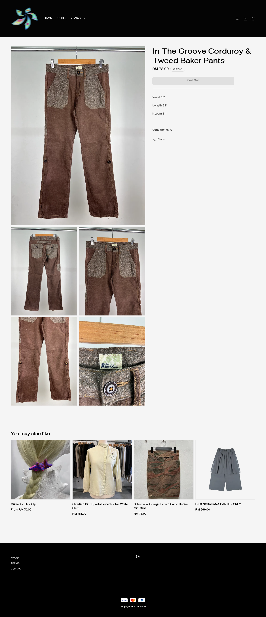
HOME (49, 18)
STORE (15, 558)
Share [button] (161, 139)
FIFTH (60, 18)
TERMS (15, 563)
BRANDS (76, 18)
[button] (237, 19)
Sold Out (193, 80)
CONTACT (17, 569)
